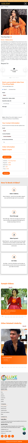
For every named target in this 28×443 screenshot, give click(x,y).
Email (3, 128)
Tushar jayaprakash (7, 357)
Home (2, 6)
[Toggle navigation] (25, 4)
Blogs (2, 414)
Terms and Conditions (5, 412)
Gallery (2, 401)
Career (2, 394)
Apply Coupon (7, 157)
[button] (10, 77)
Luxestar (20, 441)
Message (4, 106)
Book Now (6, 173)
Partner (2, 399)
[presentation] (2, 69)
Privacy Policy (3, 406)
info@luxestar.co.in (4, 429)
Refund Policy (3, 408)
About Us (2, 395)
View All (10, 287)
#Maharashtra (9, 40)
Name (3, 92)
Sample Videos (4, 410)
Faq (1, 392)
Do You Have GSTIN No (7, 139)
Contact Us (3, 397)
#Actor (3, 40)
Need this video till (6, 100)
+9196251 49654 (8, 431)
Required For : (8, 98)
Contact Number (6, 133)
